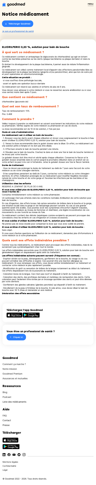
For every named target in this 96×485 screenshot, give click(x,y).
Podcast (6, 397)
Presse (6, 425)
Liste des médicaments (14, 401)
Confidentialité (9, 466)
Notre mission (9, 369)
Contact (6, 420)
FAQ (4, 415)
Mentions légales (10, 462)
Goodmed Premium (12, 373)
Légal (4, 470)
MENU (91, 4)
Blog (4, 392)
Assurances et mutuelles (15, 378)
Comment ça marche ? (14, 364)
